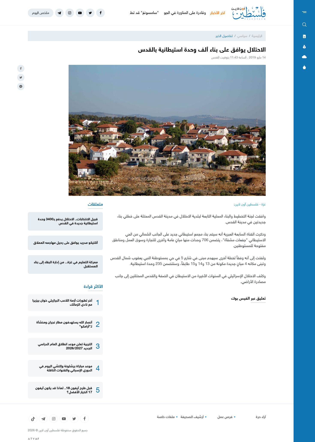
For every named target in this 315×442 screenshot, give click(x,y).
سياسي (242, 36)
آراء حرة (261, 417)
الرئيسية (257, 36)
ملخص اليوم (40, 12)
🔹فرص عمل (227, 417)
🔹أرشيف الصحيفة (194, 417)
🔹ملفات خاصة (168, 417)
